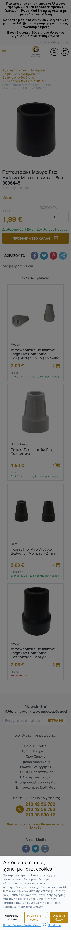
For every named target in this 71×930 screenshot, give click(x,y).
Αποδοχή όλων (59, 917)
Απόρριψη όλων (12, 917)
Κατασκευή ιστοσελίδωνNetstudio (32, 925)
